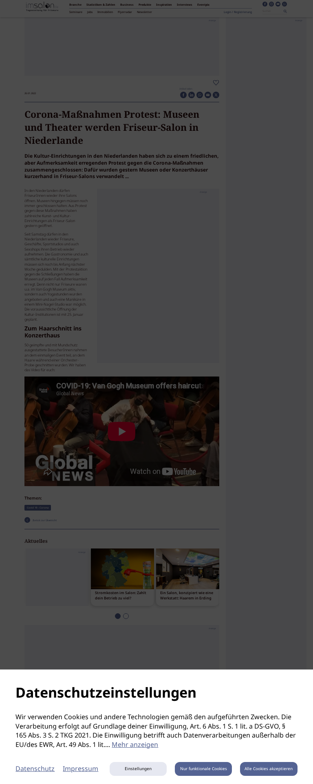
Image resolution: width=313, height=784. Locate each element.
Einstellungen (138, 769)
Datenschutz (35, 769)
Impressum (80, 769)
